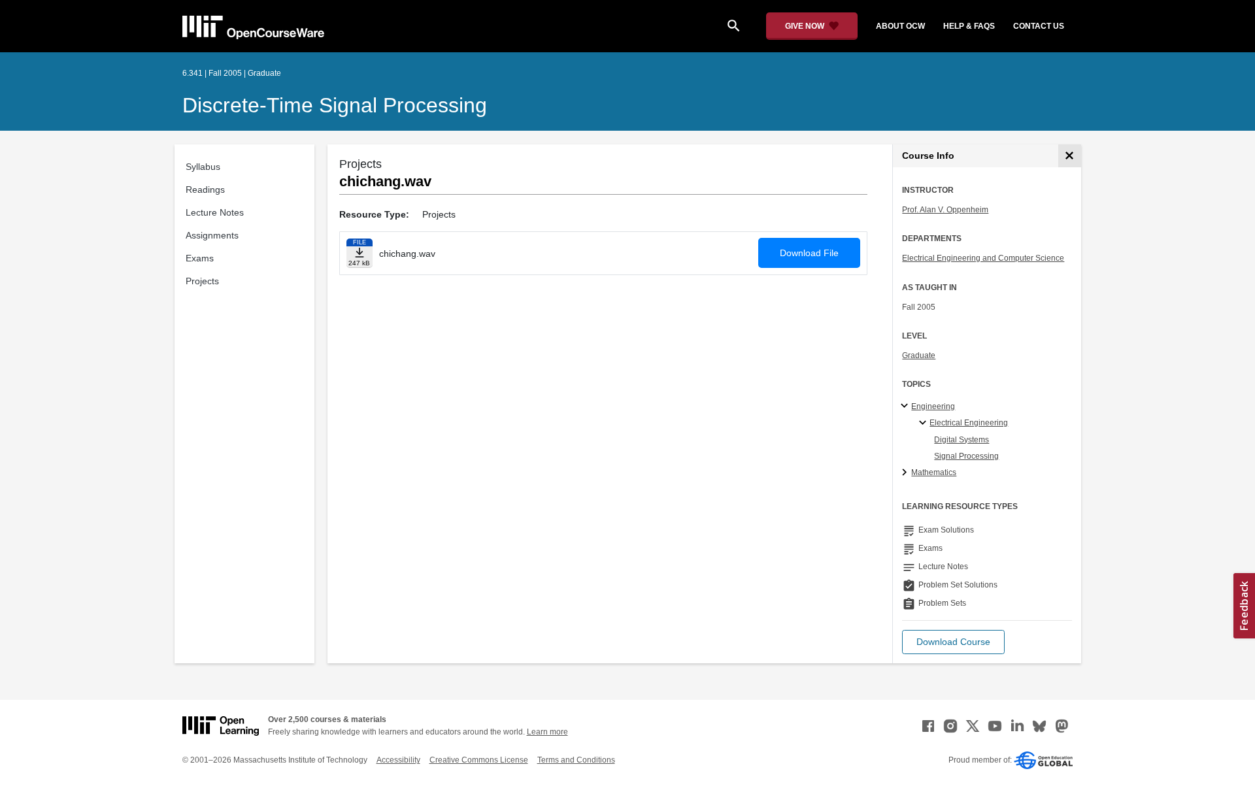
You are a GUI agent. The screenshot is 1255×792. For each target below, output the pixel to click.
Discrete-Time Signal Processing (334, 105)
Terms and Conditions (576, 760)
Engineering (933, 406)
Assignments (212, 235)
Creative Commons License (478, 760)
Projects (202, 281)
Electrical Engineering (968, 422)
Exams (200, 258)
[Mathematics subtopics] (906, 473)
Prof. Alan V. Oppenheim (945, 209)
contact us (1038, 26)
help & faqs (969, 26)
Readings (205, 189)
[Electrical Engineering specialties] (924, 423)
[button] (953, 642)
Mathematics (933, 472)
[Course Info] (1069, 155)
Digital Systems (961, 439)
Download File (809, 253)
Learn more (547, 731)
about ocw (900, 26)
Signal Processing (966, 456)
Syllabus (203, 166)
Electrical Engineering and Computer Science (983, 258)
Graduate (918, 355)
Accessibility (398, 760)
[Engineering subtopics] (906, 406)
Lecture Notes (215, 212)
